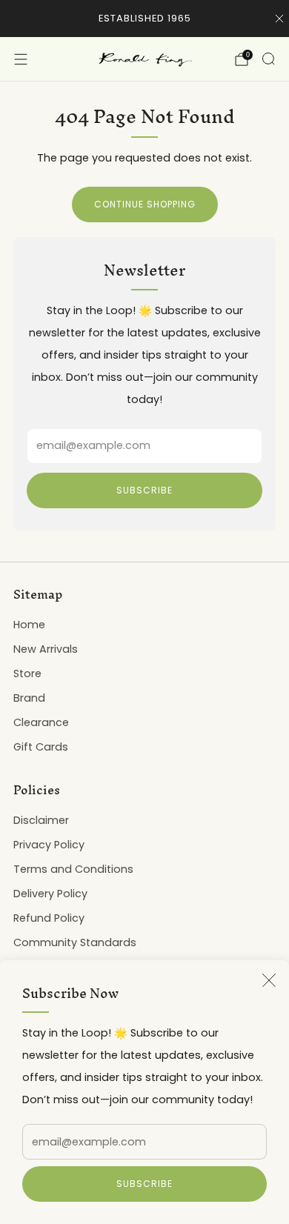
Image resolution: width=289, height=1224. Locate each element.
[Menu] (20, 59)
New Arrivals (45, 649)
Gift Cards (40, 746)
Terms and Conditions (73, 869)
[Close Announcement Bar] (279, 18)
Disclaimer (41, 820)
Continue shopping (145, 204)
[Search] (268, 58)
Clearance (41, 722)
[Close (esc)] (269, 980)
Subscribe (144, 1183)
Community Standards (74, 942)
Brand (29, 698)
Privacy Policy (48, 844)
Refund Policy (48, 918)
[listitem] (145, 18)
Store (27, 673)
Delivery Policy (50, 893)
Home (29, 624)
